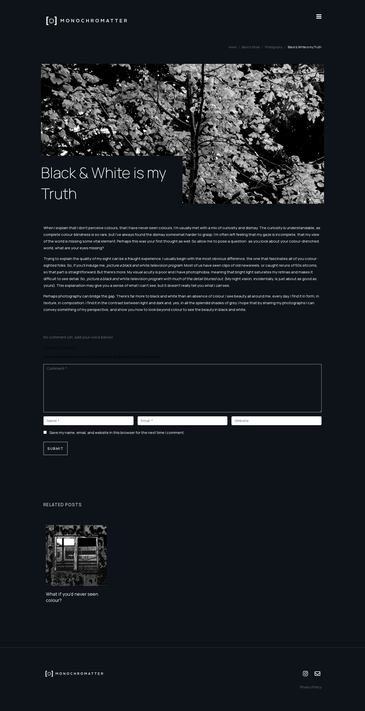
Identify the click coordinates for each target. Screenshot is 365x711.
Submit (55, 448)
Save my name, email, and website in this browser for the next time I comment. (116, 432)
